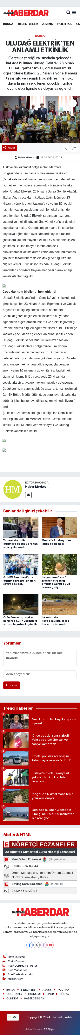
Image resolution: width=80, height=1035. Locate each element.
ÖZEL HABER (14, 994)
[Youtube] (50, 945)
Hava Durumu (16, 956)
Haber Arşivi (15, 978)
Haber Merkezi (26, 157)
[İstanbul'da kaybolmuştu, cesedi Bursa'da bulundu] (59, 604)
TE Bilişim (49, 1029)
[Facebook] (29, 945)
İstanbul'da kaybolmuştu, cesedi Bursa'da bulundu (56, 621)
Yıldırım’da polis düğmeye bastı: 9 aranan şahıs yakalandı (20, 544)
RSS (14, 1017)
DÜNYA (64, 994)
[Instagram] (43, 945)
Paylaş (12, 147)
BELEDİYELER (28, 24)
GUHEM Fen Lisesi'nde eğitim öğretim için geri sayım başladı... (19, 581)
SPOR (50, 994)
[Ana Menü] (74, 12)
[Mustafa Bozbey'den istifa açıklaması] (59, 527)
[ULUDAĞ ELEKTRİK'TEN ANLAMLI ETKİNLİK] (40, 119)
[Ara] (68, 12)
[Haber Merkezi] (12, 489)
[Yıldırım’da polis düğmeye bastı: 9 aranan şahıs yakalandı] (20, 527)
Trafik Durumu (16, 961)
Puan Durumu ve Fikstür (22, 965)
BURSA (8, 24)
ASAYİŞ (47, 24)
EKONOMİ (34, 994)
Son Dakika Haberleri (21, 974)
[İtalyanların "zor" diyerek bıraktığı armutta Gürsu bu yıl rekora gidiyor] (59, 564)
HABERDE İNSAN (34, 998)
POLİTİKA (64, 24)
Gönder (11, 685)
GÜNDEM (12, 998)
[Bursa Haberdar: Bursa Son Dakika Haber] (26, 12)
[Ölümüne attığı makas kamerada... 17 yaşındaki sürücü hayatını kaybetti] (20, 604)
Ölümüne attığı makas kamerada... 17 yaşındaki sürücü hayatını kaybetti (20, 621)
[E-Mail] (28, 495)
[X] (36, 945)
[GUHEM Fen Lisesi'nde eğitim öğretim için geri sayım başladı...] (20, 564)
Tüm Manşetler (17, 970)
